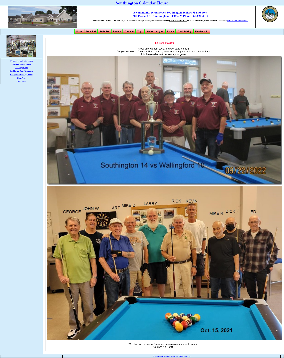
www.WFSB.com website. (237, 20)
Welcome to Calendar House (21, 60)
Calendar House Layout (21, 64)
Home (79, 31)
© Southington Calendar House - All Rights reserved (171, 356)
